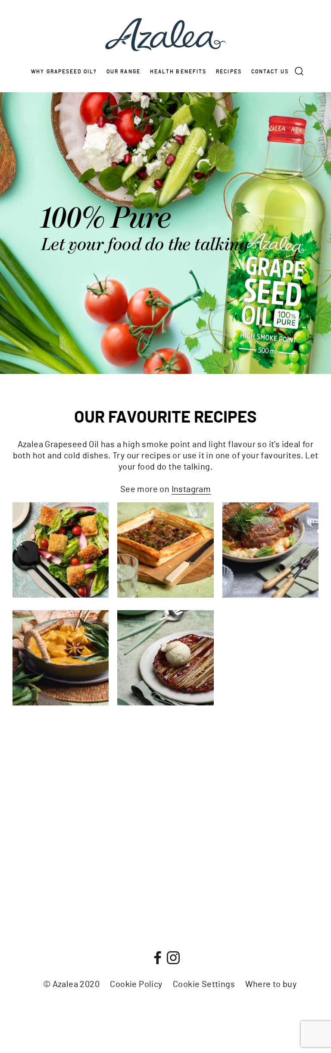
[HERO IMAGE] (319, 521)
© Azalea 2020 (71, 984)
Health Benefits (178, 71)
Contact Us (270, 71)
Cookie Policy (136, 984)
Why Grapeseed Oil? (64, 71)
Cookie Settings (204, 984)
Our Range (123, 71)
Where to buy (271, 984)
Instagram (191, 489)
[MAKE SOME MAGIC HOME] (319, 531)
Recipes (229, 71)
